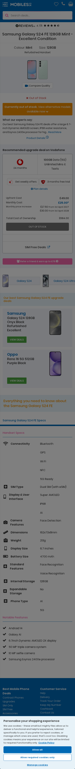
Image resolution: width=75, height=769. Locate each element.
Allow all (37, 749)
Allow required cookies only (37, 757)
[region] (37, 742)
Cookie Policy (46, 742)
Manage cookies (37, 765)
